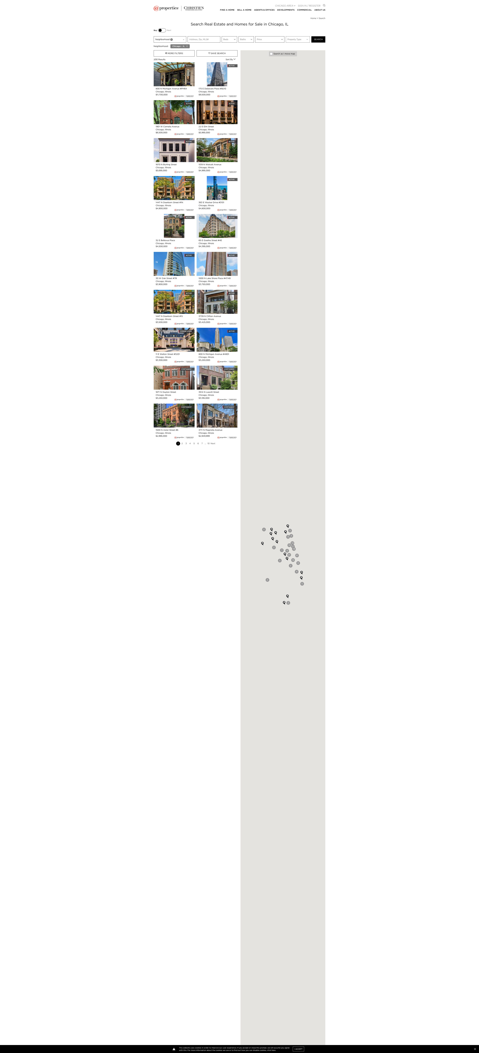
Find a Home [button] (227, 10)
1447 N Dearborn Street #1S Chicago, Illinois (172, 292)
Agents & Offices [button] (264, 10)
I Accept (298, 1049)
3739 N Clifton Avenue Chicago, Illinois (216, 291)
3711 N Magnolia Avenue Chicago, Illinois (216, 405)
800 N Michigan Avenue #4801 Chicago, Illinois (216, 330)
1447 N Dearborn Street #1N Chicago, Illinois (172, 179)
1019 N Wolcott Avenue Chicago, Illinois (216, 139)
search (318, 39)
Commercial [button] (304, 10)
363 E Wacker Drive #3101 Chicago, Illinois (214, 179)
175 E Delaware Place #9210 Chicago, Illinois (215, 65)
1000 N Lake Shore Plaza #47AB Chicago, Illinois (213, 255)
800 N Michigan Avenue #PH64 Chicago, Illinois (174, 65)
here (273, 1050)
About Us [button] (319, 10)
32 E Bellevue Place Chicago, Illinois (171, 215)
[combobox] (170, 39)
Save (218, 53)
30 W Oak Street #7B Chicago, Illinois (172, 253)
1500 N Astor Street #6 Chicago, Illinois (173, 405)
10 (208, 443)
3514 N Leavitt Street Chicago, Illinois (215, 367)
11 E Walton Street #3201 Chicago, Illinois (174, 329)
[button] (297, 555)
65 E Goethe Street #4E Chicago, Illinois (216, 215)
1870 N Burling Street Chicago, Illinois (172, 139)
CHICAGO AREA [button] (284, 5)
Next (213, 443)
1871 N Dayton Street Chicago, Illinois (172, 367)
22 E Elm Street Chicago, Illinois (212, 101)
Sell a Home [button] (244, 10)
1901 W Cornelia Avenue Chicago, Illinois (173, 101)
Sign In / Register (309, 5)
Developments (286, 10)
